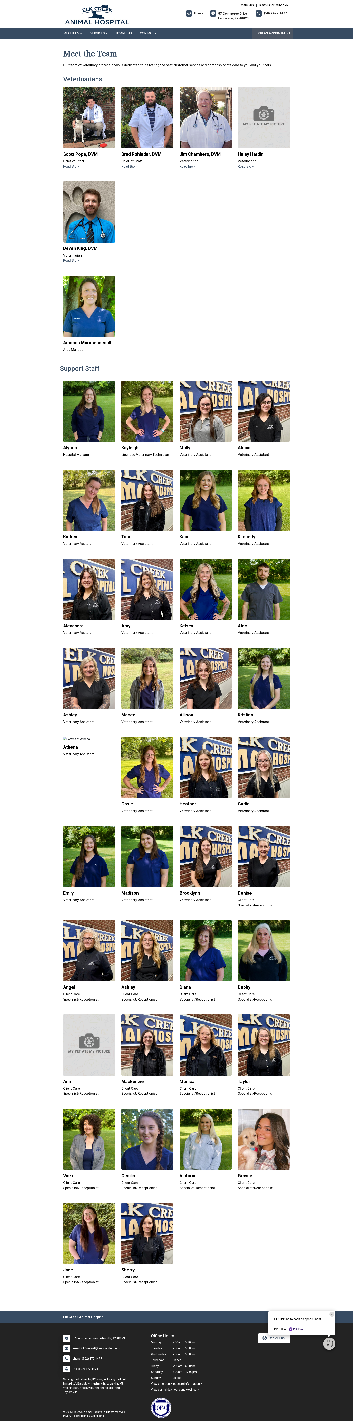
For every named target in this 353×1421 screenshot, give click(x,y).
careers (277, 1338)
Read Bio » (71, 166)
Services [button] (98, 33)
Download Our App (273, 5)
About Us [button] (72, 33)
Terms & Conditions (92, 1415)
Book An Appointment (272, 33)
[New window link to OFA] (162, 1408)
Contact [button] (147, 33)
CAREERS (247, 5)
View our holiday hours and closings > (175, 1389)
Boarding (124, 33)
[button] (329, 1344)
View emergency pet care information (175, 1383)
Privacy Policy (71, 1415)
